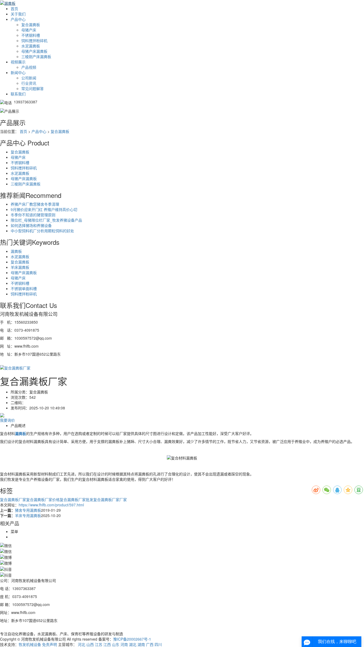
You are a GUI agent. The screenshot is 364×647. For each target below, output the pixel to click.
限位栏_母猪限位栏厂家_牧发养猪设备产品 (46, 220)
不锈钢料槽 (30, 35)
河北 (81, 644)
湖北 (132, 644)
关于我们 (18, 14)
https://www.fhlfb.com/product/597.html (51, 504)
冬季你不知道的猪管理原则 (33, 214)
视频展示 (18, 61)
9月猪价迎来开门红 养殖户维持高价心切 (44, 209)
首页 (14, 8)
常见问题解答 (32, 88)
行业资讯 (28, 83)
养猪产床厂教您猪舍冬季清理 (35, 204)
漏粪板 (16, 251)
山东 (115, 644)
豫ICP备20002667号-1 (132, 639)
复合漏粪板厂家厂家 (110, 499)
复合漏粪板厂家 (13, 499)
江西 (107, 644)
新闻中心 (18, 72)
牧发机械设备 (30, 644)
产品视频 (28, 67)
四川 (158, 644)
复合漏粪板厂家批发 (76, 499)
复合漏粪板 (30, 24)
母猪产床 (28, 29)
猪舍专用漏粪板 (28, 510)
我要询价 (7, 420)
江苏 (98, 644)
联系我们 (18, 93)
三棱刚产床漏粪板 (36, 56)
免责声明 (49, 644)
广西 (149, 644)
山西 (90, 644)
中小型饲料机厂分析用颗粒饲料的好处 (42, 230)
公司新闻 (28, 77)
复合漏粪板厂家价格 (43, 499)
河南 (124, 644)
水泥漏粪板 (30, 45)
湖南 (141, 644)
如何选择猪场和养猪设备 (31, 225)
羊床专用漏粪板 (28, 515)
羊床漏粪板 (20, 267)
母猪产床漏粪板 (34, 51)
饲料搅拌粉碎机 (34, 40)
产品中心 (18, 19)
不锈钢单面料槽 (24, 288)
